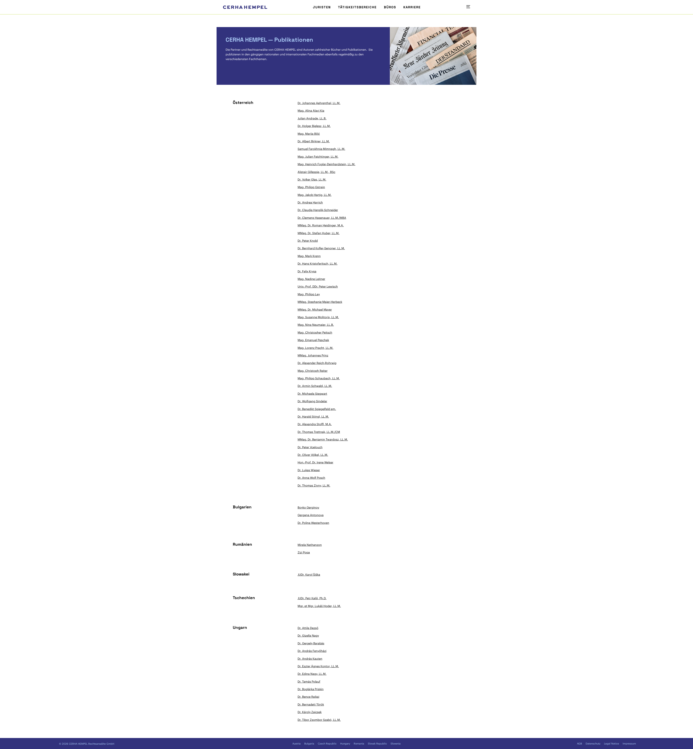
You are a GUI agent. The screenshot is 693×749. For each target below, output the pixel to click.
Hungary (345, 743)
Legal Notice (611, 743)
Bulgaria (309, 743)
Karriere (412, 7)
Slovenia (396, 743)
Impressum (629, 743)
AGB (579, 743)
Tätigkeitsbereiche (357, 7)
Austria (296, 743)
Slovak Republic (377, 743)
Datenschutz (593, 743)
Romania (359, 743)
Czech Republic (327, 743)
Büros (390, 7)
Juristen (322, 7)
